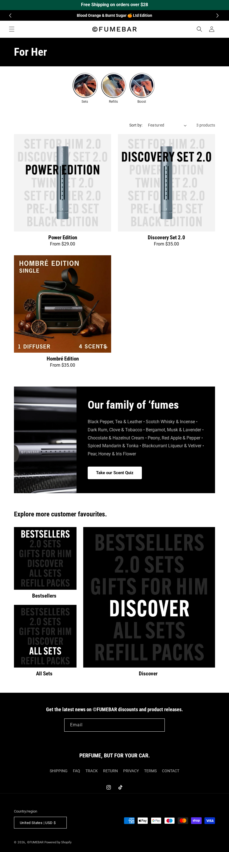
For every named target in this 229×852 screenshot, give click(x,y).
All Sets (44, 673)
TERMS (150, 771)
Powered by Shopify (57, 842)
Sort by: (135, 125)
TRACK (91, 771)
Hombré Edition (63, 358)
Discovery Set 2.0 (166, 237)
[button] (218, 15)
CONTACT (170, 771)
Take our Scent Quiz (114, 473)
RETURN (110, 771)
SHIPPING (59, 771)
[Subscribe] (158, 725)
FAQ (76, 771)
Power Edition (62, 237)
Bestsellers (44, 596)
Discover (148, 673)
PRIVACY (131, 771)
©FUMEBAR (35, 842)
